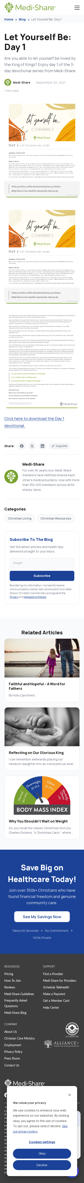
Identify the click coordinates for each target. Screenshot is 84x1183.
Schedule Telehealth (56, 987)
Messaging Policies (35, 597)
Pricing (8, 974)
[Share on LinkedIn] (42, 446)
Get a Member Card (56, 1000)
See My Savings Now (42, 916)
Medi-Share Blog (15, 1012)
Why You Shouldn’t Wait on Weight (38, 821)
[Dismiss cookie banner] (69, 1094)
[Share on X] (32, 446)
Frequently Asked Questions (15, 1003)
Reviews (9, 987)
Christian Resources (55, 518)
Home (8, 19)
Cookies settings (42, 1142)
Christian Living (19, 518)
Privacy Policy (13, 1051)
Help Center (51, 1007)
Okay (42, 1153)
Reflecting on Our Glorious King (36, 752)
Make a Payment (54, 994)
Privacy (14, 597)
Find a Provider (53, 974)
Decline (42, 1165)
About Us (10, 1031)
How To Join (12, 980)
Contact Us (11, 1065)
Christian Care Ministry (19, 1038)
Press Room (12, 1058)
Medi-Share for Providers (59, 980)
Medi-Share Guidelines (19, 994)
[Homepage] (30, 7)
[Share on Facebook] (22, 446)
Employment (12, 1045)
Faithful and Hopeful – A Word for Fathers (37, 686)
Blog (22, 19)
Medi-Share (21, 82)
